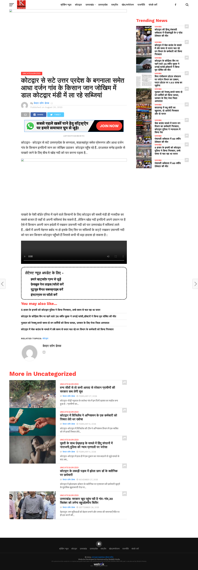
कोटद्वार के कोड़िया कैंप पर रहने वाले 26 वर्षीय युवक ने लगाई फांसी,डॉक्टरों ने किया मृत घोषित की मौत (68, 316)
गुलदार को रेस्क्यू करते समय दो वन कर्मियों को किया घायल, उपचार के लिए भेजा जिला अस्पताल (65, 322)
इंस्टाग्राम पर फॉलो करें (42, 295)
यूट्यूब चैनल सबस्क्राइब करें (45, 289)
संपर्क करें (153, 4)
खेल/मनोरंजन (128, 4)
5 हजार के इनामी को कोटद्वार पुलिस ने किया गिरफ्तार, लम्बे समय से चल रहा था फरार (60, 309)
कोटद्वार (78, 4)
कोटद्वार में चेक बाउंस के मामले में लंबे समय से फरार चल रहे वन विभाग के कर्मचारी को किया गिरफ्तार (67, 329)
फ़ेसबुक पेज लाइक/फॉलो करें (46, 284)
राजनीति (141, 4)
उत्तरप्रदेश (103, 4)
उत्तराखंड (90, 4)
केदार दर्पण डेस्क (41, 103)
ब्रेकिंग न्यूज (66, 4)
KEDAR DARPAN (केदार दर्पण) (102, 557)
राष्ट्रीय (114, 4)
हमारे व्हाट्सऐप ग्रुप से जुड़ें (44, 279)
